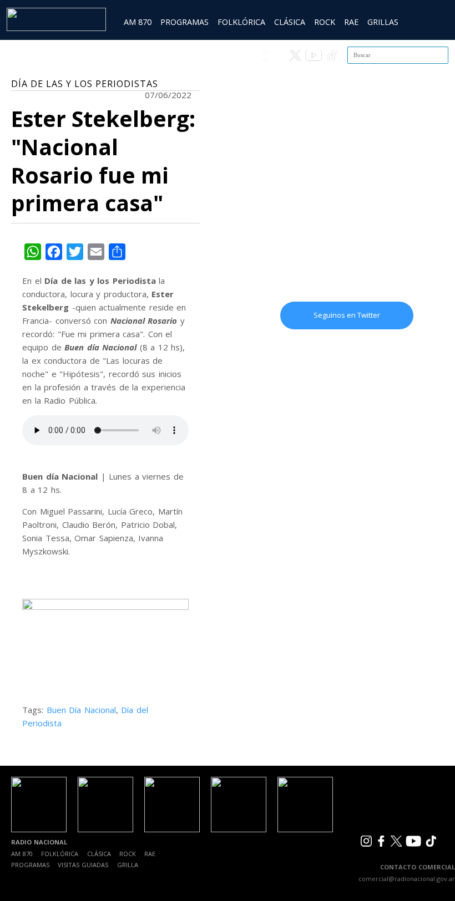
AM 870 (137, 22)
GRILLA (127, 865)
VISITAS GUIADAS (83, 865)
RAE (351, 22)
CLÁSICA (289, 22)
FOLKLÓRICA (241, 22)
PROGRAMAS (184, 22)
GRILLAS (382, 22)
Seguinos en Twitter (347, 315)
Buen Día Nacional (81, 709)
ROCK (324, 22)
